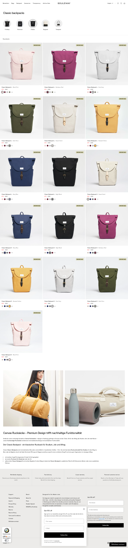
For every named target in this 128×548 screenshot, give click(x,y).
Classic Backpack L (10, 87)
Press (27, 501)
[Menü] (10, 528)
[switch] (7, 540)
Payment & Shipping (14, 498)
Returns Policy (12, 513)
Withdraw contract (13, 521)
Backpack (19, 3)
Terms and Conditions (14, 515)
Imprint (10, 501)
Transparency (36, 3)
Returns (11, 510)
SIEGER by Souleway (31, 507)
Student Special (30, 504)
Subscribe (105, 525)
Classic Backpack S (96, 194)
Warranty (11, 507)
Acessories (27, 3)
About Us (28, 498)
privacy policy (102, 518)
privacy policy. (57, 540)
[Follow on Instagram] (108, 543)
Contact (11, 518)
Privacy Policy (12, 504)
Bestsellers (6, 3)
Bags (12, 3)
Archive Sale (46, 3)
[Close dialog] (84, 509)
